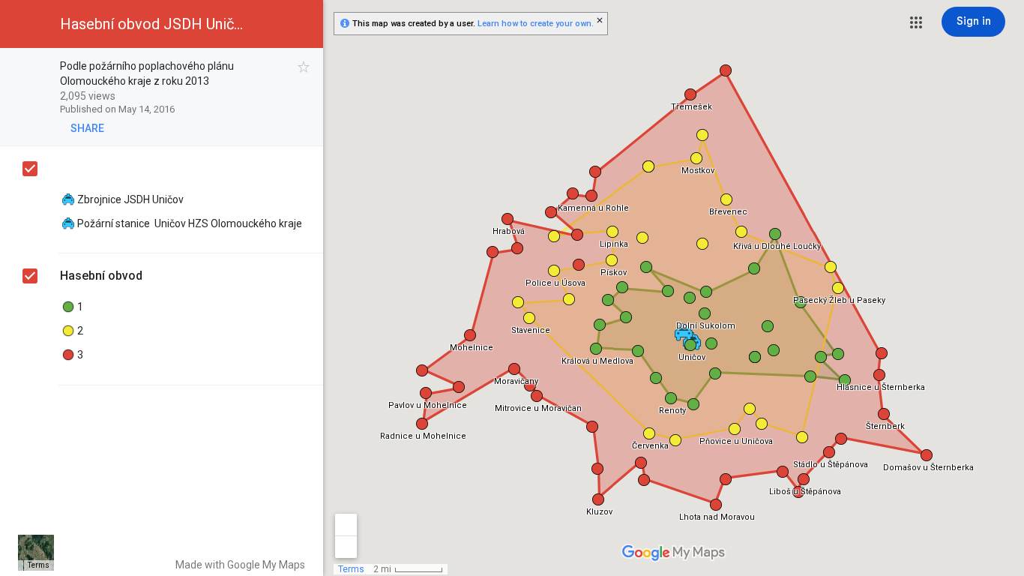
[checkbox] (304, 67)
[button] (916, 23)
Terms (38, 565)
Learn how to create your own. (536, 23)
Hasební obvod (101, 275)
